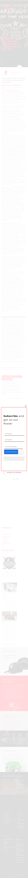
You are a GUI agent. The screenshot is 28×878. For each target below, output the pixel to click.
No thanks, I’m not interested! (14, 472)
